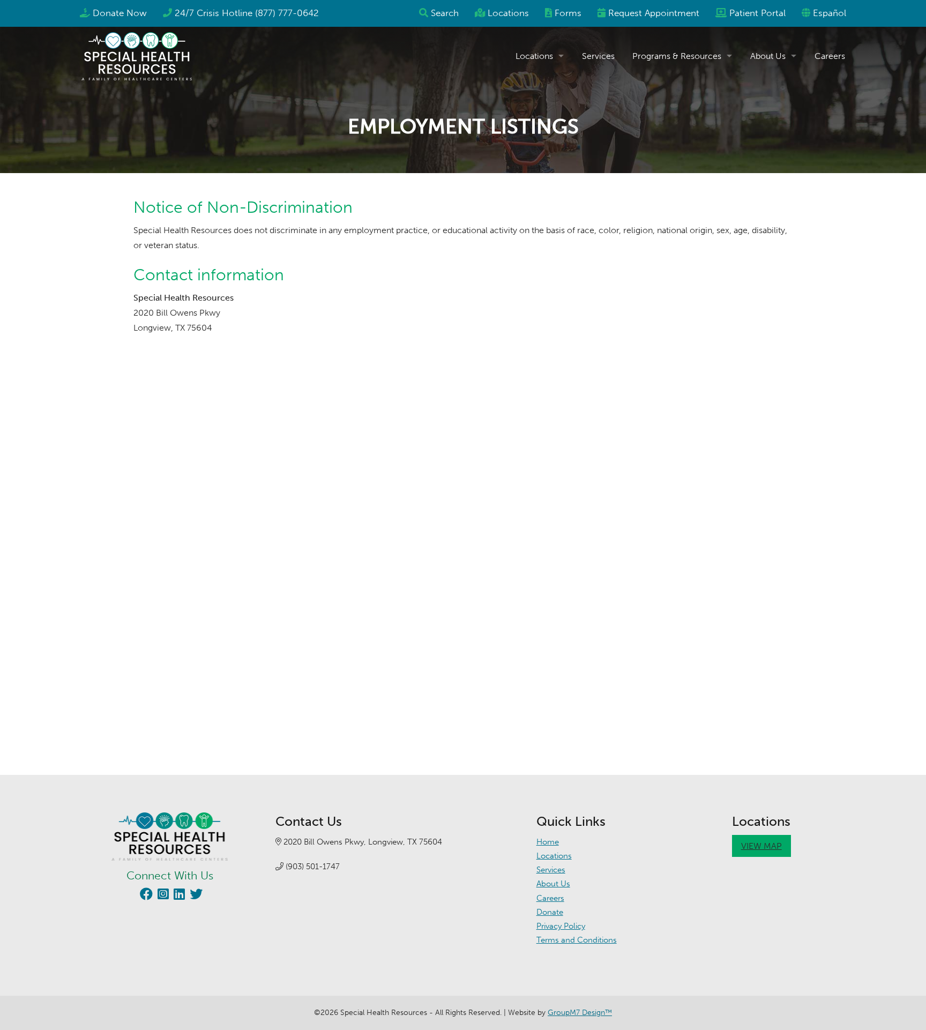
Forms (568, 13)
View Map (761, 846)
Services (598, 56)
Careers (830, 56)
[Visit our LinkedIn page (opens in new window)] (178, 896)
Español (829, 13)
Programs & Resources (676, 56)
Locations (508, 13)
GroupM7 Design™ (580, 1012)
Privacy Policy (560, 926)
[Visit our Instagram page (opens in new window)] (162, 896)
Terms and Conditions (576, 940)
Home (547, 842)
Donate (549, 912)
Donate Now (120, 13)
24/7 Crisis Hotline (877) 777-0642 (247, 13)
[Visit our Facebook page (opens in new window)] (145, 896)
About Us (768, 56)
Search (445, 13)
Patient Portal (757, 13)
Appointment (653, 13)
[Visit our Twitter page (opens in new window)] (195, 896)
